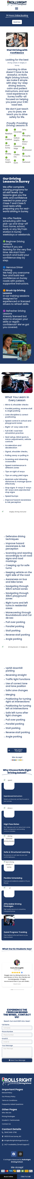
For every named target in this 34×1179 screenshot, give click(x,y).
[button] (16, 8)
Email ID (5, 1039)
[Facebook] (13, 1154)
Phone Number (7, 1032)
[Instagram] (20, 1154)
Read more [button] (17, 984)
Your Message (7, 1046)
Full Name (5, 1025)
